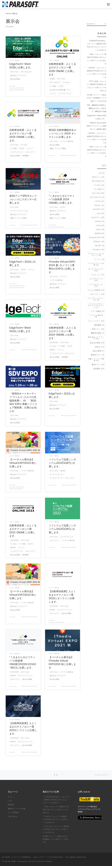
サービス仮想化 (96, 290)
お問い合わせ (12, 816)
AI (102, 173)
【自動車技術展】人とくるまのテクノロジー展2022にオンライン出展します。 (62, 597)
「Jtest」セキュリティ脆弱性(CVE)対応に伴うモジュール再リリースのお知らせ (96, 59)
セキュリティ (97, 294)
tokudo (13, 86)
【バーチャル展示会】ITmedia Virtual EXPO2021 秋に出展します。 (62, 662)
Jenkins (100, 221)
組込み (100, 347)
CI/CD (100, 201)
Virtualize (99, 249)
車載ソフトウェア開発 (96, 359)
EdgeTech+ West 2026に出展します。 (21, 65)
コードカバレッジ (96, 285)
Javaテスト (98, 217)
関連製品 (11, 805)
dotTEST (99, 209)
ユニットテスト (96, 321)
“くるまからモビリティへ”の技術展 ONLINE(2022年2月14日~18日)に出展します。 (22, 662)
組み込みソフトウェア (96, 338)
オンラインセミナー (96, 269)
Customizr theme (44, 861)
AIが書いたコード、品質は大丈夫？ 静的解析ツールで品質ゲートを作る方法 (96, 98)
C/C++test (98, 193)
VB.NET (100, 245)
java (101, 213)
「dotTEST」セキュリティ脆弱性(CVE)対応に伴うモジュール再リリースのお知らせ (96, 72)
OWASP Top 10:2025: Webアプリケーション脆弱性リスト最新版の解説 (96, 126)
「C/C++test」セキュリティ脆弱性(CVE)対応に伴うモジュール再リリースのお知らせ (96, 86)
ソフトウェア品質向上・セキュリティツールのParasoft (37, 857)
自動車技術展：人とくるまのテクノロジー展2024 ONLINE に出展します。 (62, 333)
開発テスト (98, 364)
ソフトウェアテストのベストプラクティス (96, 305)
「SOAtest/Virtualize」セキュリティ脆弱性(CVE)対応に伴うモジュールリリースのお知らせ (96, 45)
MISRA (100, 233)
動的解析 (99, 325)
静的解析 (99, 368)
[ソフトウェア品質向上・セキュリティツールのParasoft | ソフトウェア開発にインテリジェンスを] (20, 4)
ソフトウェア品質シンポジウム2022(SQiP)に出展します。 (62, 529)
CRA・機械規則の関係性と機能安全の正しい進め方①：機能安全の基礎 (96, 108)
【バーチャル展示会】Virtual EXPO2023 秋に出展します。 (22, 463)
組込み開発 (99, 351)
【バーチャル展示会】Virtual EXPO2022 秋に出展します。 (22, 595)
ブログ (10, 801)
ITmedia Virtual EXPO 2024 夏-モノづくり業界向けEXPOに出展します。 (62, 267)
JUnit (100, 229)
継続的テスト (98, 355)
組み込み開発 (97, 343)
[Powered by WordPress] (14, 861)
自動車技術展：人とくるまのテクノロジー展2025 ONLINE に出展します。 (23, 135)
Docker (99, 205)
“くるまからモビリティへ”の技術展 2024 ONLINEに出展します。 (62, 199)
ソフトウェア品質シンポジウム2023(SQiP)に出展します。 (62, 463)
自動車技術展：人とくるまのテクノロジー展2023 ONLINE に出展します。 (23, 531)
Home (8, 13)
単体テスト (98, 329)
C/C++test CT (97, 197)
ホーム (10, 797)
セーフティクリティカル (96, 299)
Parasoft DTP (97, 237)
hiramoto (53, 225)
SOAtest (99, 241)
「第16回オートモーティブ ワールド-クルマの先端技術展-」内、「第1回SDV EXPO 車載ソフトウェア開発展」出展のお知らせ (23, 402)
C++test (99, 185)
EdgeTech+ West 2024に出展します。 (21, 329)
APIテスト (98, 177)
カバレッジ (98, 275)
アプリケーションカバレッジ (96, 254)
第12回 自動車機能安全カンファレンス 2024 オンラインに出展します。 (62, 133)
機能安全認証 (98, 333)
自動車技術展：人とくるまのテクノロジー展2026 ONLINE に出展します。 (62, 69)
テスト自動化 (98, 311)
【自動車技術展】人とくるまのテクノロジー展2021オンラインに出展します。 (23, 728)
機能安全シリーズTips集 (16, 809)
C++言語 (100, 189)
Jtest (100, 225)
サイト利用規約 (13, 812)
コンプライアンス (96, 279)
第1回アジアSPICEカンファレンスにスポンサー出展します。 (23, 199)
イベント (99, 259)
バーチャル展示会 (96, 316)
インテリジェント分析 (96, 264)
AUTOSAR (98, 181)
